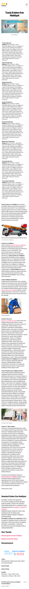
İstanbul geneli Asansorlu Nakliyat (11, 535)
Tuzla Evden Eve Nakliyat (18, 245)
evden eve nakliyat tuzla (8, 321)
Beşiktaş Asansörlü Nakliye (9, 539)
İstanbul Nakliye (5, 586)
